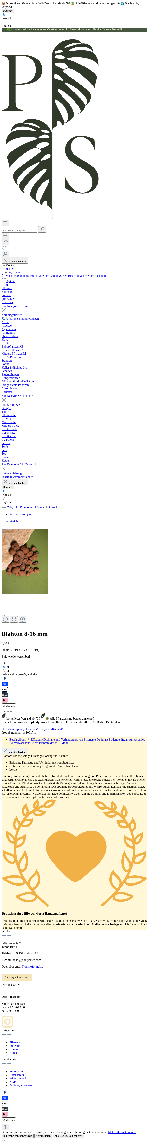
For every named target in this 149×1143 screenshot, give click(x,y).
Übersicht (8, 275)
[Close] (3, 615)
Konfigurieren (43, 1135)
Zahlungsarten (59, 275)
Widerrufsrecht (18, 1078)
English (6, 25)
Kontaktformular (32, 966)
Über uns (15, 1049)
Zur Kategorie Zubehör (16, 395)
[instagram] (7, 1026)
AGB (12, 1081)
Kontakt (14, 1052)
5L (8, 671)
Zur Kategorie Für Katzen (18, 464)
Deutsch (7, 18)
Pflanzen (14, 1042)
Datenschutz (16, 1075)
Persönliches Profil (26, 275)
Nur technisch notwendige (17, 1135)
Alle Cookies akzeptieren (68, 1135)
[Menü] (5, 223)
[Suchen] (42, 229)
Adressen (44, 275)
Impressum (16, 1071)
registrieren (14, 272)
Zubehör (14, 1045)
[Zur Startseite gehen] (50, 218)
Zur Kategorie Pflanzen (16, 306)
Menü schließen (17, 261)
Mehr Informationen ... (122, 1132)
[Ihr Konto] (5, 254)
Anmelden (8, 268)
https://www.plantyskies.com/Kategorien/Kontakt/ (32, 729)
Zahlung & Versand (21, 1085)
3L (8, 667)
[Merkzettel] (4, 249)
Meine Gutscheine (96, 275)
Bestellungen (76, 275)
